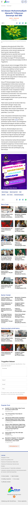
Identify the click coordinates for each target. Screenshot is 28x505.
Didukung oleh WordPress (8, 501)
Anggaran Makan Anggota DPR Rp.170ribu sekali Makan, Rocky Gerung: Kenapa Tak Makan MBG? (20, 230)
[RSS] (14, 496)
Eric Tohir (9, 194)
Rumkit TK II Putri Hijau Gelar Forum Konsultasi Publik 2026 (15, 409)
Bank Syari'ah (14, 192)
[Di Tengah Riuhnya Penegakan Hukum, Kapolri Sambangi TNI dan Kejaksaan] (7, 252)
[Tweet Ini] (20, 23)
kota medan (5, 476)
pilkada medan (6, 481)
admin (11, 18)
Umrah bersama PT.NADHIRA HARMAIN (11, 468)
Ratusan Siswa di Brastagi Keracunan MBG (6, 244)
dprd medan (15, 476)
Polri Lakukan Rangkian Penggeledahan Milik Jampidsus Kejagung (21, 287)
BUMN (3, 194)
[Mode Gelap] (22, 1)
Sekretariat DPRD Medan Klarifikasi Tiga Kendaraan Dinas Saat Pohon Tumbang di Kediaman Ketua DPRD (15, 419)
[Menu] (2, 1)
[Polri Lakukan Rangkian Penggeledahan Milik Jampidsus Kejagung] (21, 280)
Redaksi (3, 466)
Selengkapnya (13, 446)
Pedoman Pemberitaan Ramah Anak (10, 464)
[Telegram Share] (23, 23)
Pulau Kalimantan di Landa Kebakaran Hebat (6, 230)
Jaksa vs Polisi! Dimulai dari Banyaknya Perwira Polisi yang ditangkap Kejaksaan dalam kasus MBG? (21, 273)
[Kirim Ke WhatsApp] (26, 23)
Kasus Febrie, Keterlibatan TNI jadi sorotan (6, 273)
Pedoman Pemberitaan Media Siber (9, 462)
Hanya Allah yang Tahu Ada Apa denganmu (14, 433)
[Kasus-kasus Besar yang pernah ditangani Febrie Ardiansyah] (21, 252)
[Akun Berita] (7, 1)
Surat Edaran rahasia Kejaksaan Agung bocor (6, 287)
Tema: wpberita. (22, 501)
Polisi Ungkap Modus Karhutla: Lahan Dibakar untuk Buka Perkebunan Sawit (7, 216)
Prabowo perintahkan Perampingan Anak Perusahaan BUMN (20, 244)
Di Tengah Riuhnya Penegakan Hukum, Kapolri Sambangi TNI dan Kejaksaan (6, 258)
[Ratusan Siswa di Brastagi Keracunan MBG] (7, 238)
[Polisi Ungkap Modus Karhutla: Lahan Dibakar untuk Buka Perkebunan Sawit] (7, 209)
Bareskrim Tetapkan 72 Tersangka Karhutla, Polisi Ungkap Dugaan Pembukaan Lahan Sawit (20, 216)
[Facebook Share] (17, 23)
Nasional (16, 18)
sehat (16, 119)
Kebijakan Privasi (5, 457)
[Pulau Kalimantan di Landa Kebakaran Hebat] (7, 223)
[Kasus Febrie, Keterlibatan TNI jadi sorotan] (7, 266)
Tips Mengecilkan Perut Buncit (13, 413)
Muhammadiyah (18, 194)
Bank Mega (5, 192)
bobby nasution (6, 479)
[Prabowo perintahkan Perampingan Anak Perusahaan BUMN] (21, 238)
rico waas (16, 479)
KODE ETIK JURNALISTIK (7, 459)
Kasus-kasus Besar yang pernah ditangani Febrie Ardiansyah (20, 258)
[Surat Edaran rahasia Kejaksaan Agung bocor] (7, 280)
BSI (20, 192)
